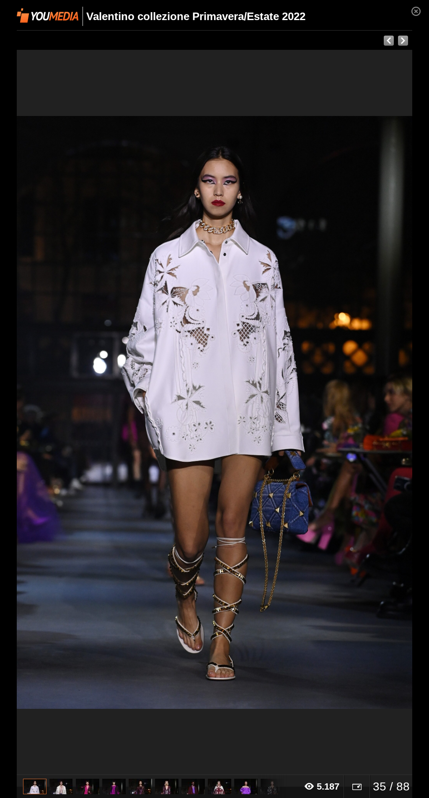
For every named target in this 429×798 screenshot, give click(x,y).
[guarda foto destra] (254, 412)
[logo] (47, 15)
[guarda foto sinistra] (56, 412)
